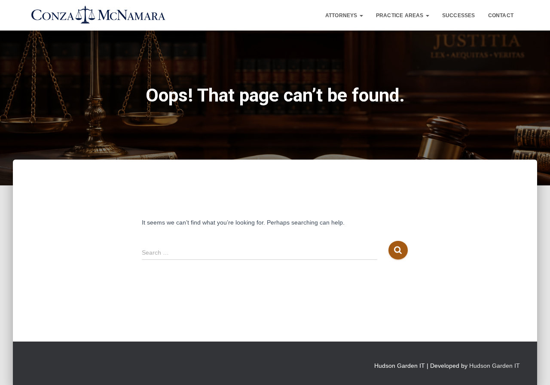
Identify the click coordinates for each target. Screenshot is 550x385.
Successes (458, 15)
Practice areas (400, 15)
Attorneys (342, 15)
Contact (500, 15)
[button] (361, 15)
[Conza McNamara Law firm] (98, 15)
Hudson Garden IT (494, 365)
